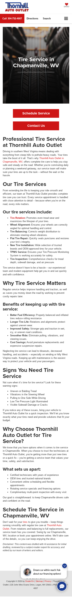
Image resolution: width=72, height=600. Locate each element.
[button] (12, 18)
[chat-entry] (62, 586)
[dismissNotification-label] (64, 566)
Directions (32, 18)
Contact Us (36, 126)
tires (25, 522)
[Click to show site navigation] (66, 18)
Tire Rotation (17, 218)
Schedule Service (36, 113)
